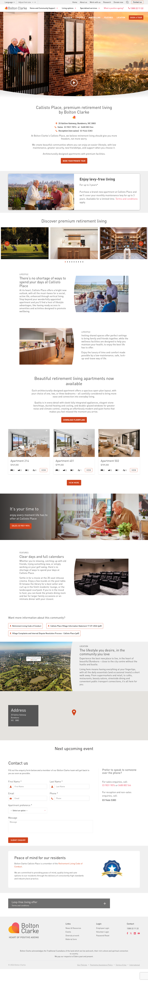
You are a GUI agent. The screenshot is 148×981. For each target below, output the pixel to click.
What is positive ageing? (114, 8)
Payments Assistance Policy (101, 965)
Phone (53, 793)
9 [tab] (82, 261)
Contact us (137, 2)
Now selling (94, 17)
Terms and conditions (127, 198)
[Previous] (7, 243)
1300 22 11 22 (133, 928)
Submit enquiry (18, 840)
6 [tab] (76, 261)
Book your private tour (74, 161)
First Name (14, 781)
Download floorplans (74, 420)
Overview (67, 17)
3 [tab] (69, 261)
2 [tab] (67, 261)
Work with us (95, 2)
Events (68, 932)
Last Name (55, 781)
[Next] (141, 243)
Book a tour (136, 17)
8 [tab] (80, 261)
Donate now (118, 2)
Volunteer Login (102, 932)
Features (108, 17)
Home (74, 2)
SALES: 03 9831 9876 (21, 525)
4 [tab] (71, 261)
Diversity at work (72, 935)
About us (83, 2)
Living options (67, 8)
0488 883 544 (87, 127)
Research (107, 2)
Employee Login (102, 928)
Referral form (71, 939)
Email (11, 793)
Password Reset (102, 935)
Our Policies (82, 965)
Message (12, 817)
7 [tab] (78, 261)
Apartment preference (19, 805)
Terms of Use (121, 965)
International (134, 965)
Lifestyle (80, 17)
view (43, 470)
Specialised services (88, 8)
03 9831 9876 (70, 127)
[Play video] (74, 82)
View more (74, 482)
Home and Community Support (42, 8)
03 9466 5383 (86, 130)
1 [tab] (65, 261)
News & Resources (73, 928)
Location (121, 17)
